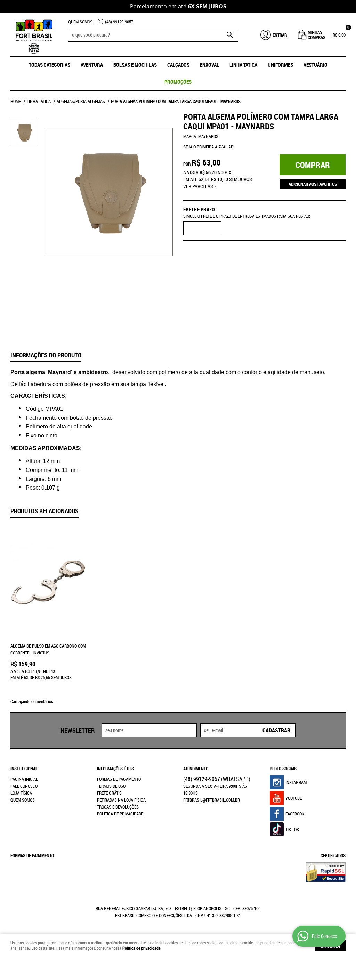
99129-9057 (119, 21)
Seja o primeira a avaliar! (208, 147)
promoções (178, 81)
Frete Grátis (109, 793)
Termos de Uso (111, 786)
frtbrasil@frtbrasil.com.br (211, 800)
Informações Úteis (115, 768)
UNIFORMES (280, 64)
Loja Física (21, 793)
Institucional (24, 768)
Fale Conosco (24, 786)
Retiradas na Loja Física (121, 800)
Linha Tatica (243, 64)
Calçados (178, 64)
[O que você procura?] (229, 35)
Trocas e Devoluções (118, 807)
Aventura (92, 64)
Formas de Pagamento (119, 779)
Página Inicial (24, 779)
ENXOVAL (209, 64)
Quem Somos (80, 21)
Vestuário (315, 64)
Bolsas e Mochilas (135, 64)
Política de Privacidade (120, 814)
